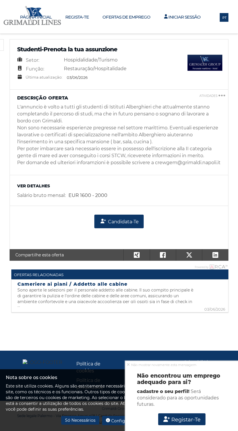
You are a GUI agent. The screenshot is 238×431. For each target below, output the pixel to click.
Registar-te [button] (185, 419)
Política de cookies (88, 367)
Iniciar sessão (184, 17)
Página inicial (36, 17)
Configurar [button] (122, 420)
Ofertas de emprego (126, 17)
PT (224, 18)
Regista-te (77, 17)
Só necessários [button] (80, 420)
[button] (215, 255)
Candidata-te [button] (123, 221)
